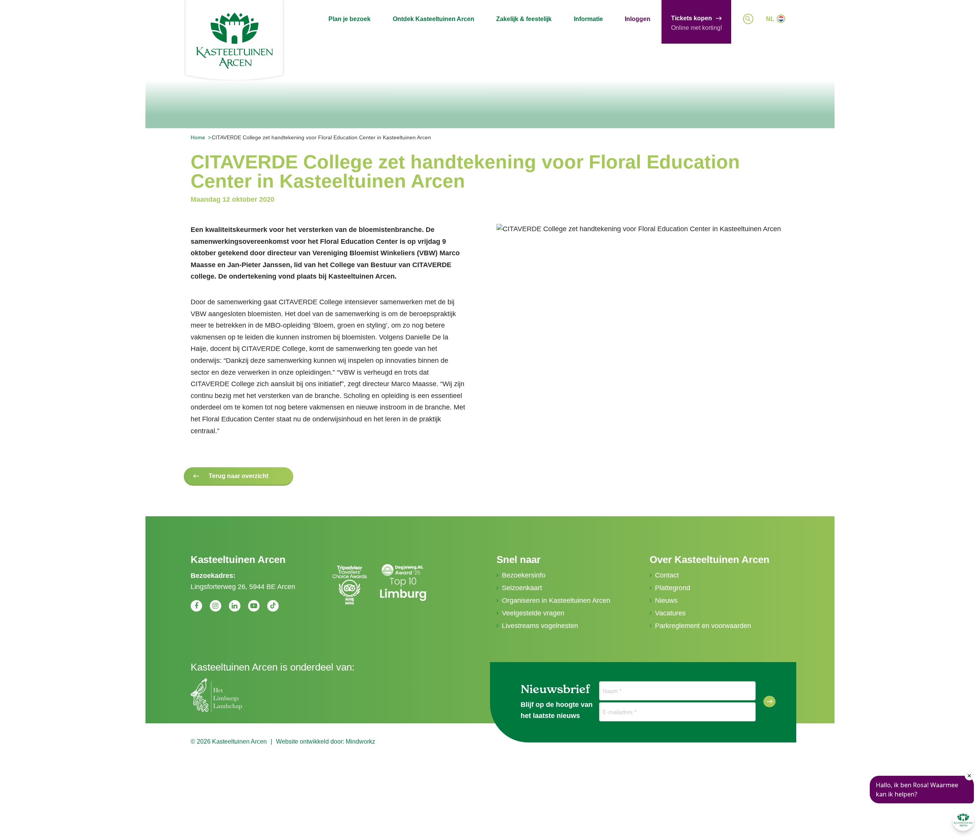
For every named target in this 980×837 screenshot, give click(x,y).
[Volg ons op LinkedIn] (234, 606)
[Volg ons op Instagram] (215, 606)
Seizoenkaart (522, 588)
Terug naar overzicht (238, 476)
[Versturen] (769, 701)
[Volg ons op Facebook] (196, 606)
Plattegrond (672, 588)
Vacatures (670, 613)
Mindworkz (360, 741)
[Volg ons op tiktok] (273, 606)
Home (198, 137)
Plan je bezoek (349, 19)
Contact (667, 575)
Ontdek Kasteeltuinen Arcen (433, 19)
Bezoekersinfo (524, 575)
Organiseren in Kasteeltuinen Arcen (556, 600)
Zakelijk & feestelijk (524, 19)
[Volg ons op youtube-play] (254, 606)
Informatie (588, 19)
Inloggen (637, 19)
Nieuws (666, 600)
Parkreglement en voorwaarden (703, 626)
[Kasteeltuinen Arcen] (234, 41)
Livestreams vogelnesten (540, 626)
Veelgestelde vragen (533, 613)
